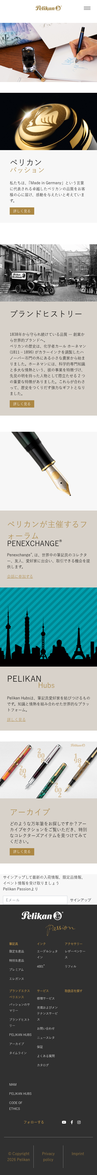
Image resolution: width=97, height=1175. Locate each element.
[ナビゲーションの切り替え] (87, 8)
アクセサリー (73, 943)
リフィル (70, 966)
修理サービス (46, 998)
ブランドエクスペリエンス (19, 994)
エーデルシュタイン (47, 954)
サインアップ (80, 900)
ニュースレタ (46, 1037)
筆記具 (13, 943)
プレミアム (16, 969)
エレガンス (16, 978)
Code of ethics (15, 1105)
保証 (40, 1046)
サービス (43, 990)
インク (41, 943)
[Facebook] (72, 1122)
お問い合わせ (46, 1028)
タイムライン (18, 1053)
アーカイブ (16, 1043)
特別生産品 (16, 960)
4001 (41, 966)
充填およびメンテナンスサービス (47, 1013)
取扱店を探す (73, 990)
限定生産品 (16, 951)
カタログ (43, 1065)
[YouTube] (64, 1122)
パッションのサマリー (19, 1007)
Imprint (78, 1154)
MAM (12, 1084)
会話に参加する (20, 576)
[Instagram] (79, 1122)
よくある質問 (46, 1055)
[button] (48, 8)
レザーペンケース (75, 954)
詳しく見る (22, 211)
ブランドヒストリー (19, 1022)
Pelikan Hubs (20, 1034)
